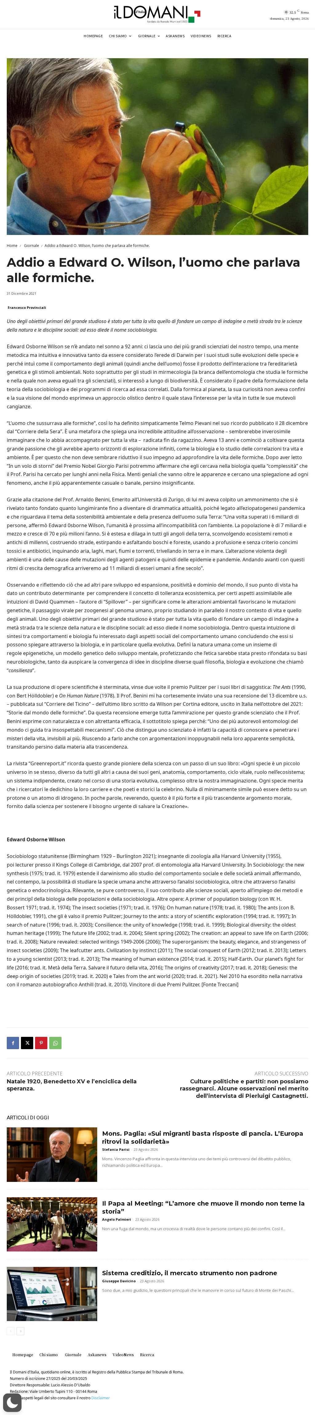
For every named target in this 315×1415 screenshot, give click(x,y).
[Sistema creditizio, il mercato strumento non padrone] (52, 1294)
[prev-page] (10, 1331)
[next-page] (20, 1331)
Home (12, 245)
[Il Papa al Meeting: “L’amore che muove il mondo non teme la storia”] (52, 1224)
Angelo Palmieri (116, 1219)
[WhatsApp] (55, 1043)
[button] (12, 1402)
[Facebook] (13, 1043)
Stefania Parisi (116, 1149)
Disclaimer (100, 1398)
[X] (27, 1043)
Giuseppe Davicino (119, 1281)
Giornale (31, 245)
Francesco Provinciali (27, 307)
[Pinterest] (41, 1043)
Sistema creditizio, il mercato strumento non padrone (189, 1273)
